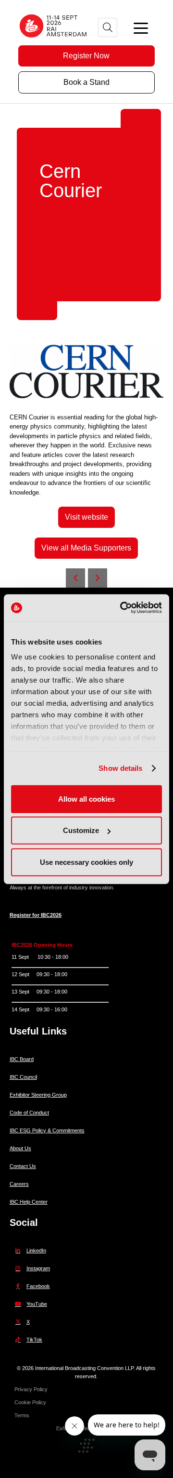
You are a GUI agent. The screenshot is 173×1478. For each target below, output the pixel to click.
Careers (19, 1184)
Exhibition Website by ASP (86, 1428)
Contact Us (23, 1166)
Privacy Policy (31, 1389)
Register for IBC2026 (36, 915)
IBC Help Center (29, 1202)
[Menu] (141, 27)
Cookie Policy (30, 1402)
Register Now (86, 56)
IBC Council (23, 1077)
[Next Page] (97, 578)
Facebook (38, 1286)
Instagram (38, 1268)
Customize (81, 830)
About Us (20, 1148)
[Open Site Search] (107, 27)
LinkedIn (36, 1250)
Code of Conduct (29, 1112)
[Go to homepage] (53, 40)
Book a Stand (86, 82)
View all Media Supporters (86, 548)
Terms (21, 1415)
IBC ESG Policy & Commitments (47, 1130)
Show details (120, 768)
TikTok (34, 1340)
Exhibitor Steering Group (38, 1095)
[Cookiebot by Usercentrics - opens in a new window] (122, 608)
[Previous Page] (75, 578)
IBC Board (22, 1059)
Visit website (86, 517)
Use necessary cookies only (86, 862)
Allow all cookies (86, 798)
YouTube (36, 1304)
